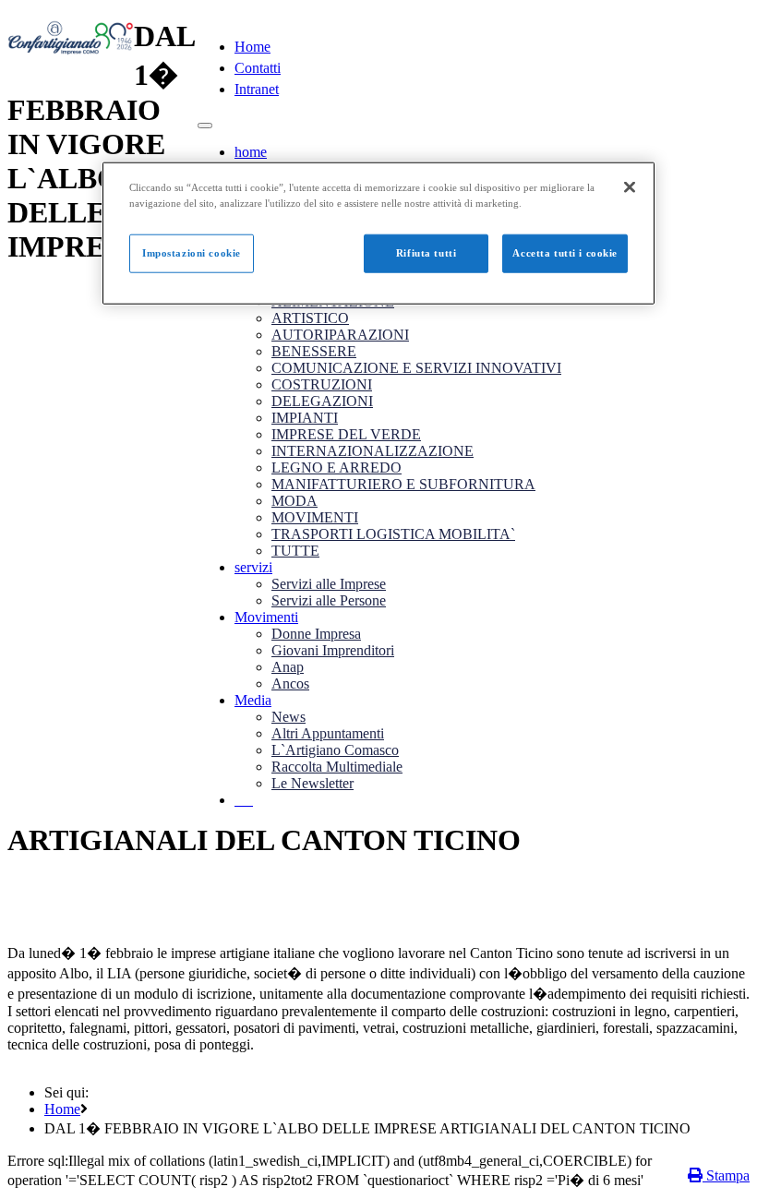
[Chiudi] (629, 187)
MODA (294, 501)
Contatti (257, 68)
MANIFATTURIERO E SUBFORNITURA (403, 484)
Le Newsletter (312, 783)
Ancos (290, 683)
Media (252, 700)
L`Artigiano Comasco (335, 750)
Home (252, 46)
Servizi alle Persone (328, 600)
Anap (287, 667)
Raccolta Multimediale (337, 766)
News (288, 717)
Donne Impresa (316, 633)
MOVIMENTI (314, 517)
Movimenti (266, 617)
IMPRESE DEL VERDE (346, 434)
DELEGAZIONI (322, 401)
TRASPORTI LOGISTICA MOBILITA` (393, 534)
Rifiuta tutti (426, 252)
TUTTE (295, 550)
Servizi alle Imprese (328, 584)
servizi (253, 567)
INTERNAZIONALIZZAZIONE (372, 451)
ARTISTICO (310, 318)
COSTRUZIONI (321, 384)
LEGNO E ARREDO (336, 467)
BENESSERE (313, 351)
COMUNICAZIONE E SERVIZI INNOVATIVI (416, 368)
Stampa (726, 1175)
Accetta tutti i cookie (565, 252)
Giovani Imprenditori (332, 650)
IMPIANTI (304, 418)
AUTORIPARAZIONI (340, 334)
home (250, 152)
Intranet (256, 89)
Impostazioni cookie (191, 252)
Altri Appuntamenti (327, 733)
